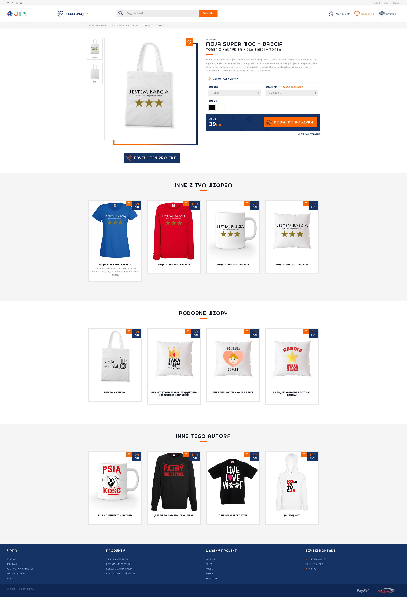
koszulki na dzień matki (120, 573)
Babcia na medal (115, 392)
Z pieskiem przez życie (233, 515)
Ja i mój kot (292, 515)
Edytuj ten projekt (155, 158)
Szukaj (208, 13)
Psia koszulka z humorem (115, 515)
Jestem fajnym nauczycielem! (174, 515)
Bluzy (209, 564)
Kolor (212, 100)
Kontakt (376, 2)
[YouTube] (17, 2)
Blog (386, 2)
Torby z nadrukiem (118, 25)
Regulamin (13, 564)
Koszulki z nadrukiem (119, 568)
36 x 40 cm (275, 93)
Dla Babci (135, 25)
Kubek (209, 568)
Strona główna (98, 25)
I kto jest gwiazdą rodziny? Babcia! (291, 393)
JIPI (214, 39)
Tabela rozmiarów (293, 87)
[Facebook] (8, 2)
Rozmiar (285, 86)
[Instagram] (12, 2)
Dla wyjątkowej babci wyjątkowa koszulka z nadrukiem (174, 393)
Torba (216, 93)
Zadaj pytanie (310, 134)
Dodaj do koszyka (293, 122)
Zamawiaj (75, 14)
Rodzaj (213, 86)
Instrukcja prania (17, 573)
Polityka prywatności (20, 568)
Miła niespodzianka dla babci (233, 392)
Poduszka (211, 578)
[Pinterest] (21, 2)
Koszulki (211, 559)
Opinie (395, 2)
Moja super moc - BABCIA (115, 264)
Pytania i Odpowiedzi (118, 564)
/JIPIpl (312, 568)
